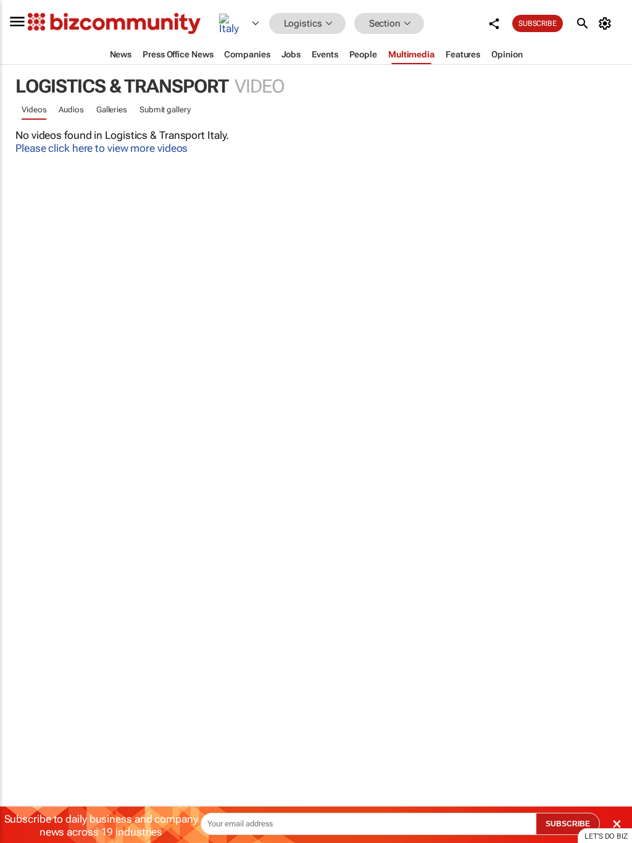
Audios (71, 109)
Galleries (111, 109)
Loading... (23, 589)
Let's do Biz (606, 836)
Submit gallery (165, 109)
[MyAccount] (607, 23)
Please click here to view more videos (101, 148)
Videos (34, 109)
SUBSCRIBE (568, 824)
